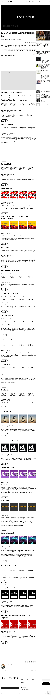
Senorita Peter (43, 98)
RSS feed (4, 121)
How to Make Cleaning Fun (45, 91)
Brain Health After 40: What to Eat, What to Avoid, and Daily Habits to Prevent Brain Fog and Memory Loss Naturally (45, 74)
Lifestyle (33, 682)
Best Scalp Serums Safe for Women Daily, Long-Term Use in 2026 (45, 66)
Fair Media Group (17, 693)
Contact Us (23, 685)
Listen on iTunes (5, 120)
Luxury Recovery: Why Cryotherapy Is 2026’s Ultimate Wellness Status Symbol (45, 83)
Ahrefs (23, 95)
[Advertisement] (18, 64)
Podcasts (6, 39)
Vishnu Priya (43, 103)
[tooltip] (25, 42)
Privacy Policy (23, 687)
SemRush (18, 95)
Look (32, 684)
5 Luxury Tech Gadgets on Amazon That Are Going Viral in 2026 (45, 59)
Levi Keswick (14, 39)
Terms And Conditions (24, 689)
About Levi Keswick (24, 679)
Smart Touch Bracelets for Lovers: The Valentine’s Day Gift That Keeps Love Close (45, 96)
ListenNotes (9, 95)
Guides (33, 679)
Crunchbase (14, 95)
